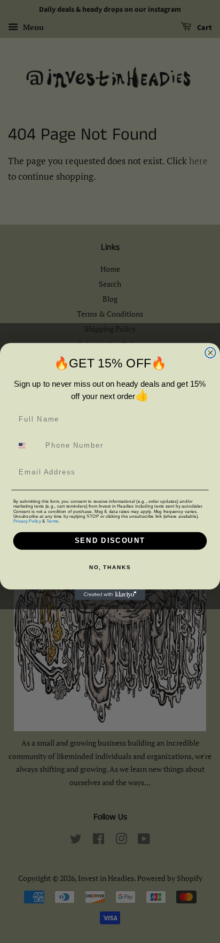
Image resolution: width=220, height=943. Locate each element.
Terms (52, 520)
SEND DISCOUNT (110, 541)
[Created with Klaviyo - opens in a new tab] (110, 594)
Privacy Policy (27, 520)
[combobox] (27, 446)
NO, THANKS (110, 567)
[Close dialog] (210, 353)
